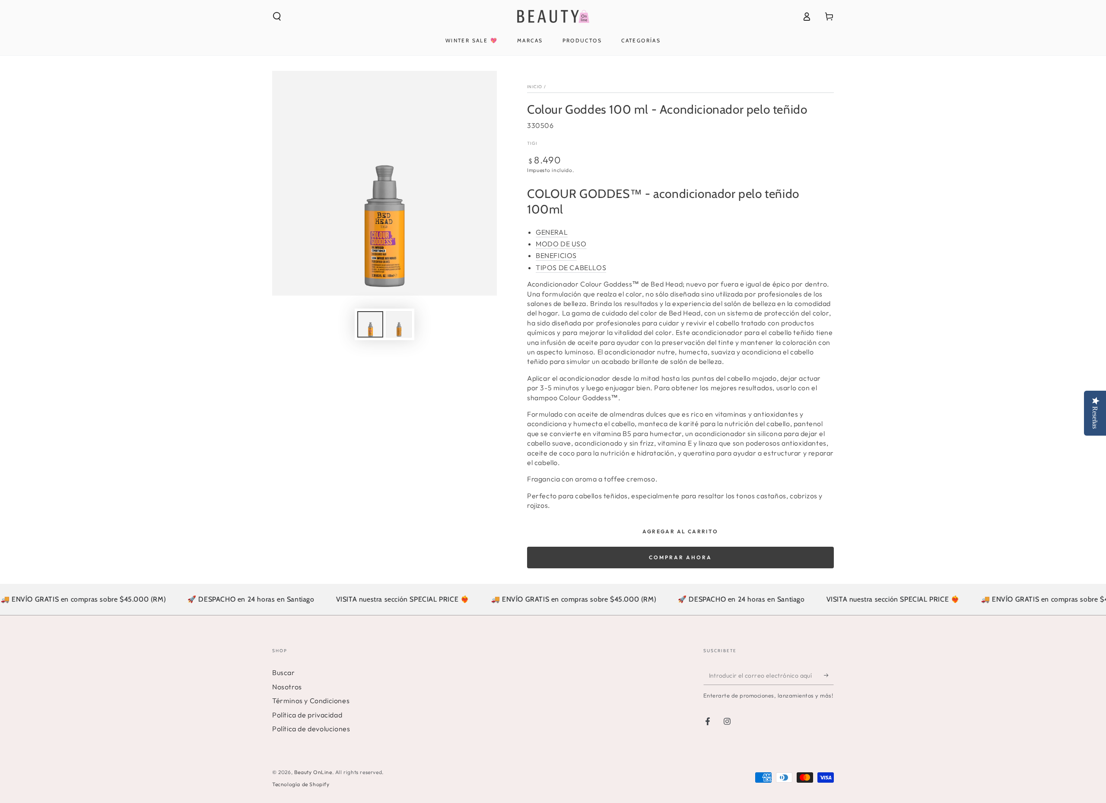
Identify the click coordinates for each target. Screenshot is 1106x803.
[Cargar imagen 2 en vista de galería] (399, 324)
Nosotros (287, 686)
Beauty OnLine (313, 772)
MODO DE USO (561, 243)
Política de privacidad (307, 715)
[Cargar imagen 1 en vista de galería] (370, 324)
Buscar (283, 672)
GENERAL (552, 232)
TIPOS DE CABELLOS (571, 267)
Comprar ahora (680, 557)
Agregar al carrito (680, 531)
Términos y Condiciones (311, 700)
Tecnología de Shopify (301, 784)
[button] (277, 16)
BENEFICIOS (556, 255)
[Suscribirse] (829, 675)
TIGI (532, 143)
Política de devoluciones (311, 728)
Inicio (535, 86)
